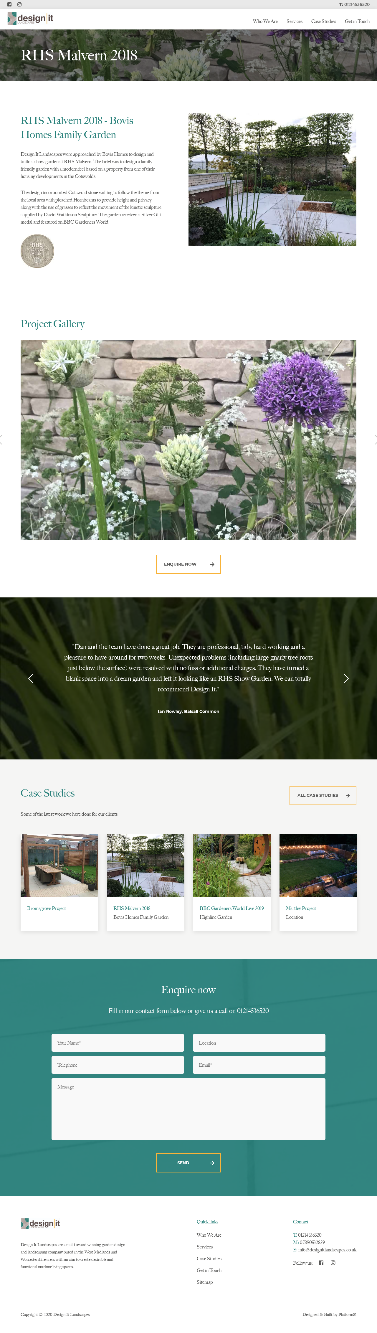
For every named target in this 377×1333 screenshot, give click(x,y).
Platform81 (347, 1314)
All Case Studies (317, 795)
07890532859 (312, 1242)
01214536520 (310, 1235)
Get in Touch (357, 21)
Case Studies (323, 21)
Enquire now (180, 564)
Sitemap (205, 1282)
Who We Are (265, 21)
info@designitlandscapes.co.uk (327, 1250)
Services (294, 21)
